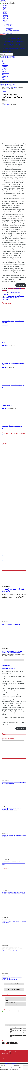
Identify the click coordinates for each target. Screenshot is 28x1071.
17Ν (6, 997)
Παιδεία (5, 13)
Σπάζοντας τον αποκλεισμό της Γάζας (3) (18, 1031)
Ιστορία (4, 21)
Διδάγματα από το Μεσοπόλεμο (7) (12, 949)
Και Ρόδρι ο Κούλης (7, 405)
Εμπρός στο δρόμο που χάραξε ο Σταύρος (12, 426)
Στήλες (4, 22)
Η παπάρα (4, 91)
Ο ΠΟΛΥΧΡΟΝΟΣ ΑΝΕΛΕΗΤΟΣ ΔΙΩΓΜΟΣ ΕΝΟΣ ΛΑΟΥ (13, 863)
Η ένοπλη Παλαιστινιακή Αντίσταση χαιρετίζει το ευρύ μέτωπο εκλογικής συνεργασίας (13, 42)
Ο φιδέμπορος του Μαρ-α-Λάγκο (10, 342)
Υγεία (4, 17)
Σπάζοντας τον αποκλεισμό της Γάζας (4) (18, 1029)
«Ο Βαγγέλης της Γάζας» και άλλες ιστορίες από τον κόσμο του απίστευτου (13, 297)
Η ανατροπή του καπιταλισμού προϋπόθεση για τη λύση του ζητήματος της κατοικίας (14, 783)
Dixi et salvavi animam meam (12, 30)
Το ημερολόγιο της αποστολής (16, 1026)
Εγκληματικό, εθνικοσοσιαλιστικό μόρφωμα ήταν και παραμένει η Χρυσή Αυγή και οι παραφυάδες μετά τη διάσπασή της (13, 893)
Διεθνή (4, 8)
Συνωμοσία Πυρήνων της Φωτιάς (12, 1004)
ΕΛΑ (7, 1000)
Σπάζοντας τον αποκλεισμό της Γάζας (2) (18, 1033)
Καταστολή (5, 15)
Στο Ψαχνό (8, 25)
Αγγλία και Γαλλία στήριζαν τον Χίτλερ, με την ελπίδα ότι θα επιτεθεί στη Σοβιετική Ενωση (13, 37)
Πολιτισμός (5, 19)
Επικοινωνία (11, 1063)
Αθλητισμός (5, 20)
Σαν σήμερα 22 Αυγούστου (8, 51)
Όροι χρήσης (15, 1063)
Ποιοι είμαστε (6, 1063)
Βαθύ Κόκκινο (9, 28)
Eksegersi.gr (7, 104)
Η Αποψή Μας (9, 24)
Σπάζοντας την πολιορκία (11, 1025)
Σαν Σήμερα (6, 665)
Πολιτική (5, 7)
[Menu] (0, 83)
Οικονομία (5, 9)
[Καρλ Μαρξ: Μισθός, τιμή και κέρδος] (14, 623)
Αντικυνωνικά (9, 29)
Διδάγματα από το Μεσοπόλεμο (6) (12, 977)
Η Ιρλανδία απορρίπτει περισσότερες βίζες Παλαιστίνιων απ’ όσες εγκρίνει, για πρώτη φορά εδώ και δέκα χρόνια (14, 46)
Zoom (7, 26)
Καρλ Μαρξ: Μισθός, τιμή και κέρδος (11, 624)
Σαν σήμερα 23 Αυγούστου (8, 39)
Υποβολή (16, 1065)
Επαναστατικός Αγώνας (10, 1002)
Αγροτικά (5, 12)
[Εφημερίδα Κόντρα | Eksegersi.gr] (8, 57)
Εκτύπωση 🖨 (20, 285)
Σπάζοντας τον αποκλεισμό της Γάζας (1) (18, 1036)
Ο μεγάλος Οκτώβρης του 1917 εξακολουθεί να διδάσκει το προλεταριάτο (14, 921)
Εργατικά (5, 11)
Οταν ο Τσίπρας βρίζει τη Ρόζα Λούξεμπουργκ (13, 385)
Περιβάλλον (5, 16)
